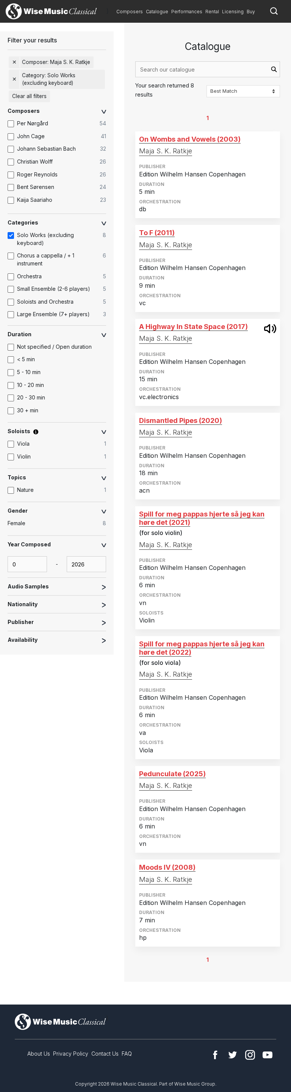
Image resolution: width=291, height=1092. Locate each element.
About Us (38, 1053)
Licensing (233, 11)
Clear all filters (29, 96)
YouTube (267, 1055)
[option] (61, 123)
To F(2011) (157, 233)
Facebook (215, 1055)
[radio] (61, 523)
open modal (270, 329)
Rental (212, 11)
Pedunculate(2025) (172, 774)
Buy (251, 11)
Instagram (250, 1055)
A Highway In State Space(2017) (193, 327)
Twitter (233, 1055)
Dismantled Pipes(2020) (180, 420)
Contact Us (105, 1053)
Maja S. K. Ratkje (165, 151)
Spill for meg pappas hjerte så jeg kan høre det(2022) (201, 648)
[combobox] (207, 69)
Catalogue (157, 11)
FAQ (127, 1053)
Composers (129, 11)
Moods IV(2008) (167, 867)
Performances (186, 11)
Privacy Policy (70, 1053)
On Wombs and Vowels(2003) (190, 139)
